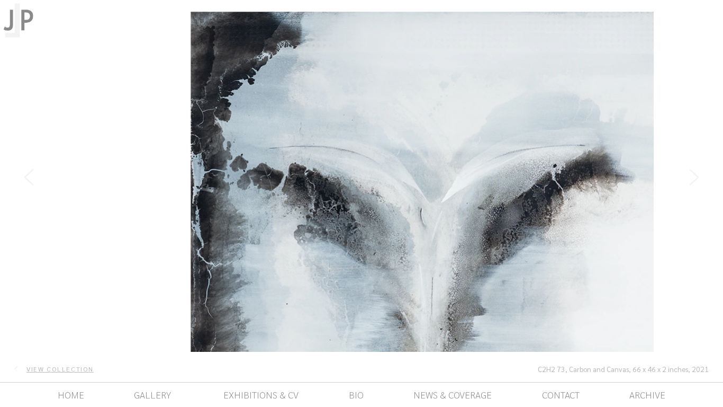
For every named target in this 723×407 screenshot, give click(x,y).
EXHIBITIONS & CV (260, 394)
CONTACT (561, 394)
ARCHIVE (647, 394)
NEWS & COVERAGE (452, 394)
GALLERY (152, 394)
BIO (356, 394)
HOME (71, 394)
